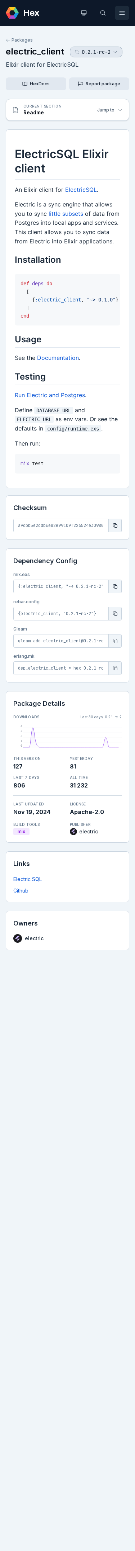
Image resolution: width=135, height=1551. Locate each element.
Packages (22, 40)
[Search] (103, 13)
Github (20, 891)
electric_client (35, 51)
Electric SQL (27, 879)
